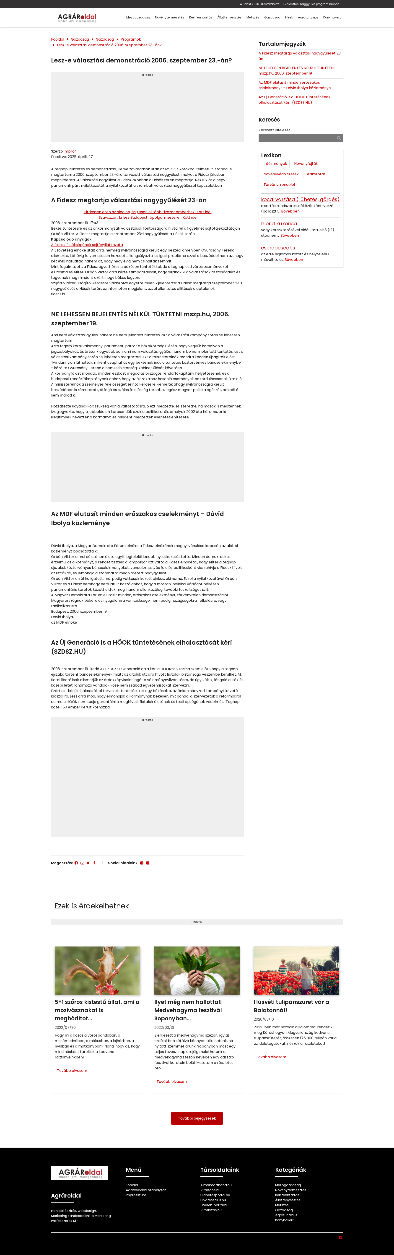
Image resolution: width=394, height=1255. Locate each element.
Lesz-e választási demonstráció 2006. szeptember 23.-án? (109, 45)
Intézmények (275, 163)
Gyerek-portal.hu (214, 1205)
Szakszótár (315, 174)
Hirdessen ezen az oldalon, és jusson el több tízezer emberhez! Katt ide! (148, 212)
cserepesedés (278, 247)
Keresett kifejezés (274, 130)
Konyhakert (332, 17)
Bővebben (290, 211)
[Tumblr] (94, 863)
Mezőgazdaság (138, 17)
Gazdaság (272, 17)
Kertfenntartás (200, 17)
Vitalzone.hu (210, 1190)
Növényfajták (306, 163)
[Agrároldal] (76, 17)
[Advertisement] (147, 109)
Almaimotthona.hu (216, 1185)
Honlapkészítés (63, 1210)
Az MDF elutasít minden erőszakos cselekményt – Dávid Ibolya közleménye (295, 85)
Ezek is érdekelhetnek (91, 906)
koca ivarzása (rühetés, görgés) (300, 199)
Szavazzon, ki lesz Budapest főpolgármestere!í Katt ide (148, 217)
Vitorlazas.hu (211, 1210)
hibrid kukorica (279, 223)
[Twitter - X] (88, 863)
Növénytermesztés (169, 17)
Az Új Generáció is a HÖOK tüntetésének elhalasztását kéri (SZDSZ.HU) (294, 99)
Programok (131, 39)
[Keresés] (339, 138)
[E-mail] (82, 863)
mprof (70, 151)
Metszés (252, 17)
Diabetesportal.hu (215, 1195)
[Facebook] (76, 863)
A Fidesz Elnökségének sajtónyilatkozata (87, 244)
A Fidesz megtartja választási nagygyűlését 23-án (301, 56)
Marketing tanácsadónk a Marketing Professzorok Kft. (81, 1218)
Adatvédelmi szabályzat (146, 1190)
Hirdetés (147, 75)
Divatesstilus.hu (213, 1200)
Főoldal (57, 39)
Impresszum (136, 1195)
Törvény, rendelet (280, 184)
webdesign (87, 1210)
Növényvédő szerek (281, 174)
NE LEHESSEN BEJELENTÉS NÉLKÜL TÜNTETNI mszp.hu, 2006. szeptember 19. (296, 70)
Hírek (289, 17)
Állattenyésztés (229, 17)
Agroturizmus (308, 17)
